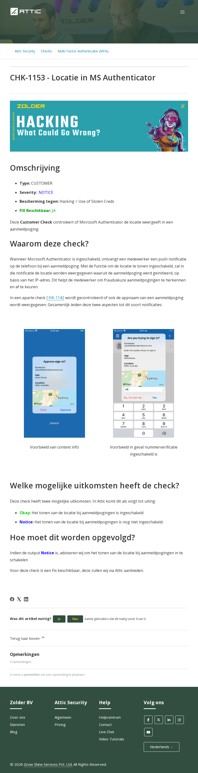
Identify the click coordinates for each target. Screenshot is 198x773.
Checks (46, 51)
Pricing (60, 724)
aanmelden (32, 674)
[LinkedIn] (26, 599)
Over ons (17, 717)
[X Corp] (19, 599)
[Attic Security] (26, 14)
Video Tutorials (111, 739)
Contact (105, 724)
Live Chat (106, 731)
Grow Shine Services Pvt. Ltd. (48, 764)
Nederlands (160, 746)
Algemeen (63, 717)
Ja (59, 619)
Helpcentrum (110, 717)
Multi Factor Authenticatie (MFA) (83, 51)
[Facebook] (12, 599)
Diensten (17, 724)
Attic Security (25, 51)
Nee (75, 619)
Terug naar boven (25, 638)
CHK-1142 (55, 297)
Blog (13, 731)
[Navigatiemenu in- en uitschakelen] (182, 12)
